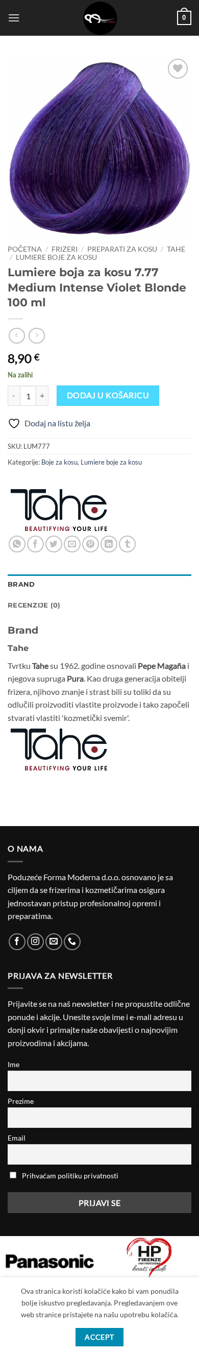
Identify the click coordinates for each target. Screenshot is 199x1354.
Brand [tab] (21, 584)
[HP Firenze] (149, 1258)
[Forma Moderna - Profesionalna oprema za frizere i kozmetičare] (99, 18)
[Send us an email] (53, 941)
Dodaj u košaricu (108, 395)
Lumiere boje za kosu (56, 257)
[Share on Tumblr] (127, 544)
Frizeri (65, 249)
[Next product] (16, 336)
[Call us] (72, 941)
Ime (13, 1064)
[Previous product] (36, 336)
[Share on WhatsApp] (17, 544)
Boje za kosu (59, 462)
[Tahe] (59, 510)
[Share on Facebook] (35, 544)
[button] (14, 17)
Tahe (176, 249)
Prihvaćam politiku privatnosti (70, 1175)
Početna (25, 249)
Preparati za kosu (122, 249)
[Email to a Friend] (72, 544)
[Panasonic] (49, 1261)
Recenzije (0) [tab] (34, 605)
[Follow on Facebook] (17, 941)
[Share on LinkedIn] (109, 544)
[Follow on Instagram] (35, 941)
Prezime (21, 1101)
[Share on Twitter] (53, 544)
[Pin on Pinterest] (90, 544)
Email (17, 1137)
